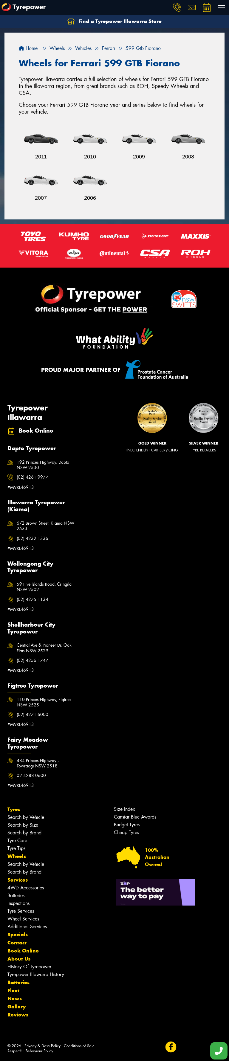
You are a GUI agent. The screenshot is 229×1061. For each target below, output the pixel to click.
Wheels (16, 856)
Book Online (23, 950)
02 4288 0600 (31, 775)
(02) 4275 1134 (32, 599)
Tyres (13, 809)
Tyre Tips (16, 848)
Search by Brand (24, 833)
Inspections (18, 903)
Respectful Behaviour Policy (30, 1051)
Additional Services (27, 926)
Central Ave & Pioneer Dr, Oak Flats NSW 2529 (44, 647)
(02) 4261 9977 (32, 477)
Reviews (17, 1014)
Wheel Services (23, 919)
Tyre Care (17, 840)
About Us (18, 958)
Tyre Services (20, 911)
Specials (17, 934)
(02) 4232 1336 (32, 538)
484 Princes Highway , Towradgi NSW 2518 (38, 763)
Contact (17, 942)
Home (31, 48)
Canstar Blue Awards (135, 817)
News (14, 998)
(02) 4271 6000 (32, 714)
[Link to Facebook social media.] (170, 1046)
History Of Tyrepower (29, 967)
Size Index (124, 809)
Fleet (13, 990)
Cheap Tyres (126, 832)
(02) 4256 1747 (32, 660)
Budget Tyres (127, 825)
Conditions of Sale (79, 1045)
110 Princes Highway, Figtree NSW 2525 (44, 702)
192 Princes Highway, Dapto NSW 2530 (43, 464)
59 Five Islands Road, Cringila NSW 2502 (44, 586)
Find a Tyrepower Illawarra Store (119, 21)
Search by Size (22, 825)
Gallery (16, 1006)
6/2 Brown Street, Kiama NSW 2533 (45, 525)
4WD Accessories (25, 888)
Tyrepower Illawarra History (35, 974)
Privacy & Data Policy (42, 1045)
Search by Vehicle (25, 817)
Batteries (15, 895)
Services (17, 880)
